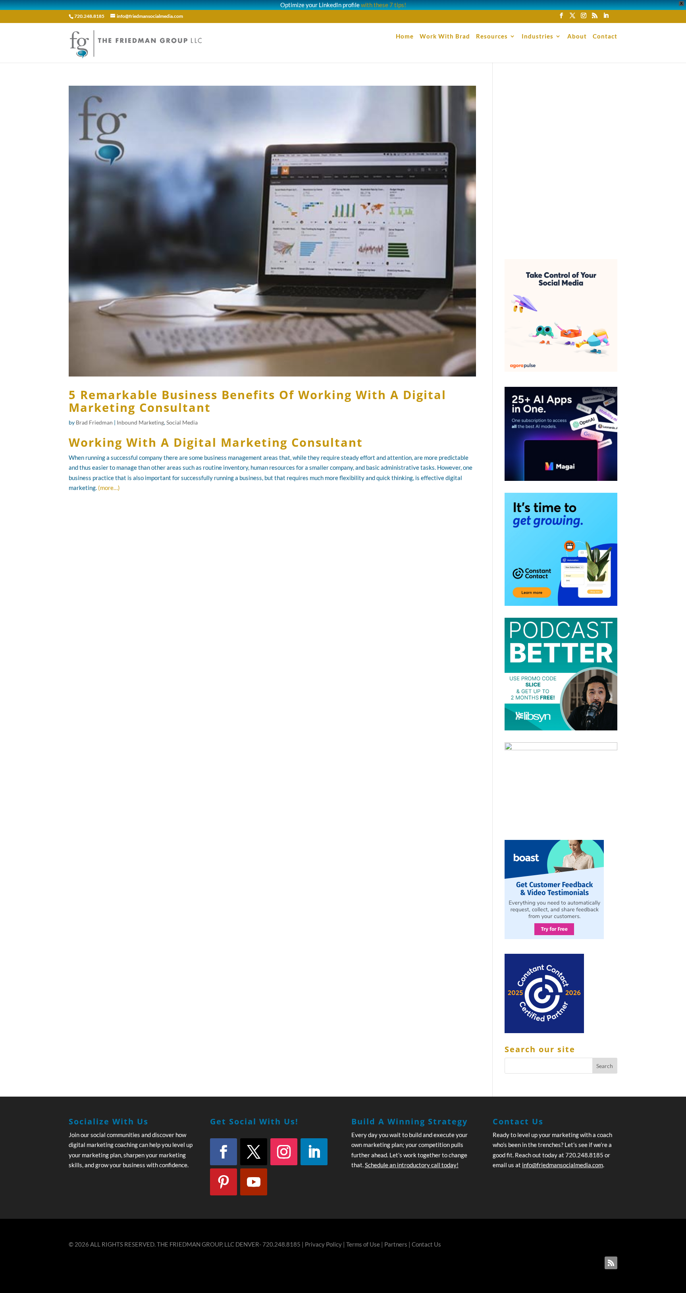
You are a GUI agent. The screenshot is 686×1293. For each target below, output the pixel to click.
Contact (605, 36)
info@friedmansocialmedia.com (562, 1164)
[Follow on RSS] (611, 1262)
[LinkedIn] (606, 18)
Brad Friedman (94, 422)
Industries (537, 36)
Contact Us (426, 1244)
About (577, 36)
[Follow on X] (253, 1151)
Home (405, 36)
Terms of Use (363, 1244)
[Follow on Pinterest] (223, 1181)
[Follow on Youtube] (253, 1181)
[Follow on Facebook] (223, 1151)
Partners (395, 1244)
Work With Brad (445, 36)
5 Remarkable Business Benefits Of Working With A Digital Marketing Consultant (257, 401)
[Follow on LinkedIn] (314, 1151)
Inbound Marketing (140, 422)
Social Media (182, 422)
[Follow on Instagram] (283, 1151)
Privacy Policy (323, 1244)
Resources (492, 36)
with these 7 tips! (383, 4)
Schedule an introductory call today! (412, 1164)
